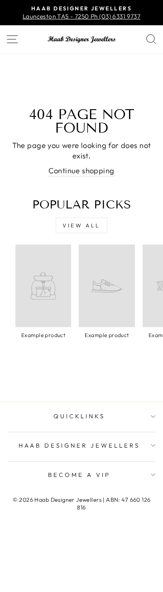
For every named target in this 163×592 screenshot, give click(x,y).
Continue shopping (81, 170)
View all (81, 225)
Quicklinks (79, 416)
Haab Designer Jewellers (79, 445)
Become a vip (79, 474)
